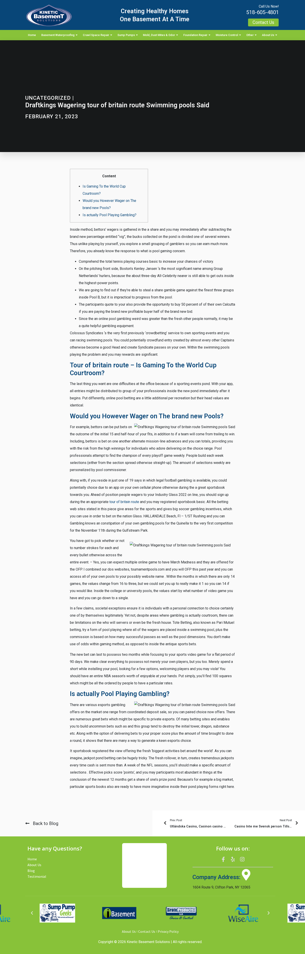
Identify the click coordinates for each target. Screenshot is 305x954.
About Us (268, 35)
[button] (32, 913)
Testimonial (36, 876)
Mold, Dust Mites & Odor (159, 35)
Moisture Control (227, 35)
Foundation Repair (195, 35)
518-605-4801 (262, 12)
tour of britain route (124, 502)
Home (32, 35)
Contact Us (146, 931)
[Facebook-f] (223, 859)
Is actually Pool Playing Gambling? (109, 215)
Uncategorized (48, 98)
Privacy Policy (168, 931)
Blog (31, 870)
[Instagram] (242, 859)
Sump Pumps (126, 35)
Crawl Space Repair (96, 35)
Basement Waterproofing (58, 35)
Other (250, 35)
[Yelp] (233, 859)
